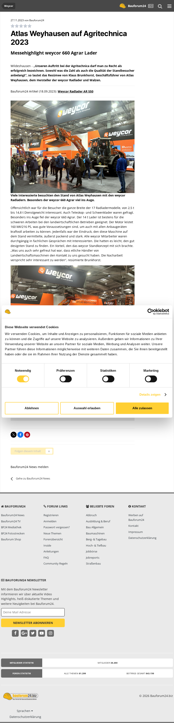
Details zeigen (149, 394)
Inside (47, 545)
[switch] (66, 379)
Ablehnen (32, 408)
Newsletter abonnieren (33, 623)
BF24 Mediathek (11, 527)
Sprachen (24, 711)
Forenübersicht (53, 539)
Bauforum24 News (12, 515)
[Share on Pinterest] (27, 435)
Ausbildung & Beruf (98, 521)
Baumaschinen (95, 533)
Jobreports (92, 557)
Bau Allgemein (95, 527)
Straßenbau (93, 563)
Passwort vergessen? (57, 527)
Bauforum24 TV (11, 521)
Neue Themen (52, 533)
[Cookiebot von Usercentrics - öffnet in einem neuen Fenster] (150, 311)
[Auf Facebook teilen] (20, 435)
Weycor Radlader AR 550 (75, 91)
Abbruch (91, 515)
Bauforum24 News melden (30, 467)
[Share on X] (14, 435)
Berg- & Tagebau (96, 539)
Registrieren (51, 515)
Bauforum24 (137, 6)
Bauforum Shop (11, 539)
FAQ (46, 557)
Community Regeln (56, 563)
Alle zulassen (142, 408)
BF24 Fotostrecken (13, 533)
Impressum (135, 532)
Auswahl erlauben (87, 408)
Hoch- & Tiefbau (96, 545)
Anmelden (50, 521)
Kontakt (133, 526)
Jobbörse (91, 551)
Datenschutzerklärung (142, 538)
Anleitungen (51, 551)
